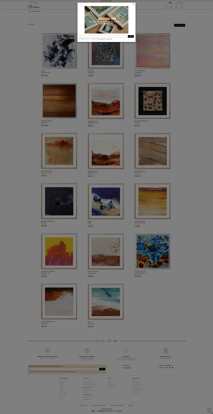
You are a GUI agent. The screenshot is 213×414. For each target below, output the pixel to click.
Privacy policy (101, 38)
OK (131, 36)
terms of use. (109, 38)
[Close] (133, 4)
